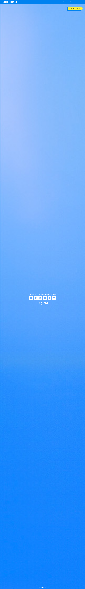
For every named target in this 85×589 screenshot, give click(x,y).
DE (78, 2)
